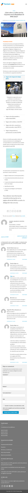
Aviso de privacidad (5, 452)
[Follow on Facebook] (2, 486)
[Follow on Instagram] (5, 486)
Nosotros (3, 447)
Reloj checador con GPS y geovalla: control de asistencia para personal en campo (14, 463)
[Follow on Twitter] (7, 486)
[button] (26, 4)
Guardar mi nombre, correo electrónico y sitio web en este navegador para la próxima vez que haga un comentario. (14, 407)
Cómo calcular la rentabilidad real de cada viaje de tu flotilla (13, 468)
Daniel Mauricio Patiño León (19, 20)
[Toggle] (4, 76)
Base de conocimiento (6, 455)
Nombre (5, 386)
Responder (24, 259)
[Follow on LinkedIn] (9, 486)
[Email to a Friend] (15, 211)
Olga (11, 276)
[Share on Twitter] (13, 211)
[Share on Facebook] (10, 211)
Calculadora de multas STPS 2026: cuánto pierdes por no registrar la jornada (13, 472)
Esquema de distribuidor (6, 444)
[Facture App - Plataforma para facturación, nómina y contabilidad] (7, 4)
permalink (23, 215)
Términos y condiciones (6, 449)
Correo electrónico (7, 392)
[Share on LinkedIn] (20, 211)
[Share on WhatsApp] (8, 211)
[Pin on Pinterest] (18, 211)
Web (4, 399)
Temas (14, 10)
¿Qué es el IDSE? (5, 236)
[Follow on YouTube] (12, 486)
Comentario (5, 374)
